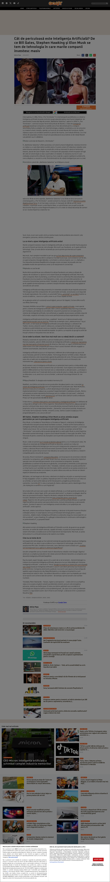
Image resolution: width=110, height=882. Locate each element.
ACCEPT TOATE (98, 859)
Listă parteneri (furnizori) (57, 862)
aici (7, 871)
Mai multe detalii (13, 857)
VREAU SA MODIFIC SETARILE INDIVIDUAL (98, 864)
